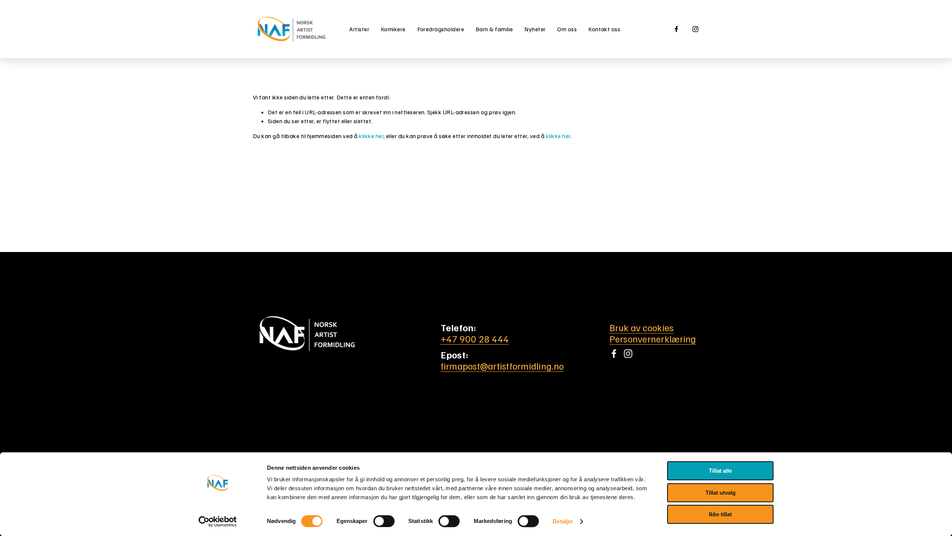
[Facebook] (676, 29)
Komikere (393, 29)
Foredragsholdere (440, 29)
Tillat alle (720, 471)
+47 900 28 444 (475, 338)
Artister (359, 29)
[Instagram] (695, 29)
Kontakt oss (604, 29)
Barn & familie (494, 29)
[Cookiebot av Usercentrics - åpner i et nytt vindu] (217, 521)
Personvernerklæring (653, 338)
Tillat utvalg (720, 492)
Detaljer (563, 521)
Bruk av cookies (642, 327)
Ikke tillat (720, 514)
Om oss (567, 29)
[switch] (384, 521)
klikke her (371, 136)
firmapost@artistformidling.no (502, 365)
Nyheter (535, 29)
